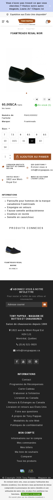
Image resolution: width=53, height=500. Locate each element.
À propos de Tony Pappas (26, 416)
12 (32, 141)
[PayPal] (31, 471)
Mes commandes (26, 442)
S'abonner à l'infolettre (26, 393)
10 (5, 141)
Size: (5, 129)
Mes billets (26, 447)
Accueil (21, 29)
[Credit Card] (22, 471)
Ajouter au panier (34, 156)
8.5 (28, 134)
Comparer (26, 456)
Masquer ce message (31, 494)
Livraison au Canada (26, 398)
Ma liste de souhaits (26, 452)
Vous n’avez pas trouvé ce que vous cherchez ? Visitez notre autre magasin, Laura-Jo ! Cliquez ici (26, 6)
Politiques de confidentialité (26, 425)
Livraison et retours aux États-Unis (26, 407)
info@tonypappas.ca (28, 350)
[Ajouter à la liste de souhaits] (44, 99)
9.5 (44, 134)
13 (40, 141)
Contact (26, 379)
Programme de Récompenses (26, 384)
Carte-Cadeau (26, 389)
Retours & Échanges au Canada (26, 402)
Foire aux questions (26, 411)
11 (24, 141)
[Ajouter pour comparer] (49, 99)
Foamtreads (30, 121)
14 (5, 147)
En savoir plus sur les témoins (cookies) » (27, 497)
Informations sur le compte (26, 438)
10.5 (14, 141)
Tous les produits (26, 461)
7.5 (12, 134)
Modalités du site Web (26, 420)
